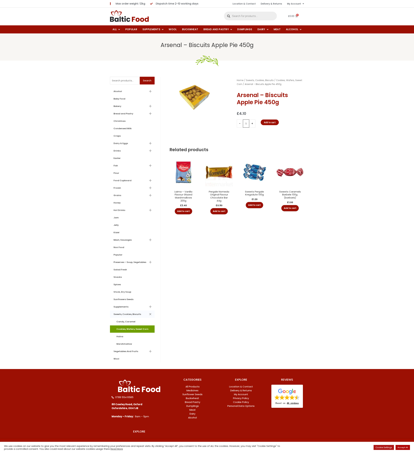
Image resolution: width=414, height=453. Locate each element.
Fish (116, 165)
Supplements (121, 306)
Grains (117, 195)
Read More (116, 449)
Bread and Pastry (123, 113)
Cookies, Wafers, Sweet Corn (132, 329)
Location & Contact (244, 3)
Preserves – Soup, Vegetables (130, 262)
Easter (117, 158)
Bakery (117, 106)
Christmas (119, 121)
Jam (116, 217)
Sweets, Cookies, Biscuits (127, 314)
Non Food (119, 247)
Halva (119, 336)
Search (147, 80)
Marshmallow (124, 343)
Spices (117, 284)
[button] (287, 396)
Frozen (117, 187)
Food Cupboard (122, 180)
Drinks (117, 150)
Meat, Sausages (123, 239)
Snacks (118, 277)
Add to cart (270, 122)
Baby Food (119, 98)
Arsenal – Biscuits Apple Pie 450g (207, 45)
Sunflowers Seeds (123, 299)
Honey (117, 202)
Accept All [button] (403, 447)
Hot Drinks (119, 210)
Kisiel (116, 232)
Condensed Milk (123, 128)
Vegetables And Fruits (126, 351)
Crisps (117, 135)
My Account (294, 3)
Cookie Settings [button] (384, 447)
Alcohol (118, 91)
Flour (116, 173)
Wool (116, 358)
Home (240, 80)
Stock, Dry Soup (122, 291)
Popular (118, 254)
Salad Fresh (120, 269)
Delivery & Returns (271, 3)
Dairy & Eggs (121, 143)
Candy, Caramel (125, 321)
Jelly (116, 225)
